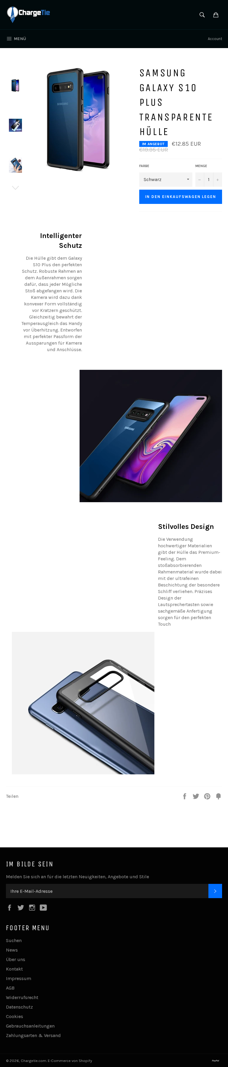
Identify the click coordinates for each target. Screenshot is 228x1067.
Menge (201, 166)
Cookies (14, 1016)
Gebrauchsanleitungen (30, 1026)
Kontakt (14, 969)
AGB (10, 988)
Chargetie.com (33, 1060)
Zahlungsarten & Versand (33, 1035)
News (12, 950)
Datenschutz (19, 1007)
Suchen (14, 940)
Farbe (144, 166)
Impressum (18, 978)
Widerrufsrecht (22, 997)
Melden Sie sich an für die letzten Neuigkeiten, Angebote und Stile (77, 876)
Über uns (15, 959)
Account (215, 39)
